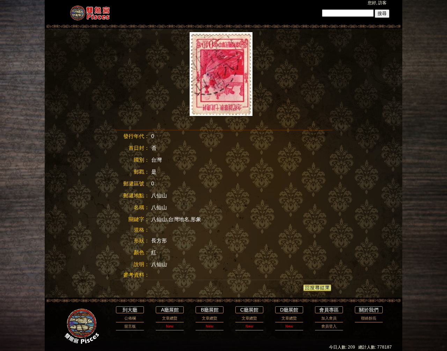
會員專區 (329, 310)
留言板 (130, 326)
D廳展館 (289, 310)
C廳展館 (249, 310)
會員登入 (329, 326)
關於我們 (369, 310)
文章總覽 (169, 318)
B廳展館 (210, 310)
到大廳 (130, 310)
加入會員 (329, 318)
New (170, 326)
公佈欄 (130, 318)
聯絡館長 (368, 318)
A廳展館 (170, 310)
